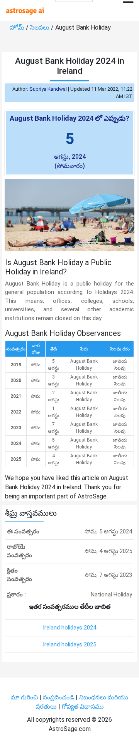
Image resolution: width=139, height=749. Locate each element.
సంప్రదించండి (59, 697)
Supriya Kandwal (48, 89)
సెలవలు (40, 27)
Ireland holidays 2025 (69, 644)
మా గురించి (25, 697)
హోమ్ (18, 27)
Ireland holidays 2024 (69, 627)
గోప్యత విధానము (83, 706)
